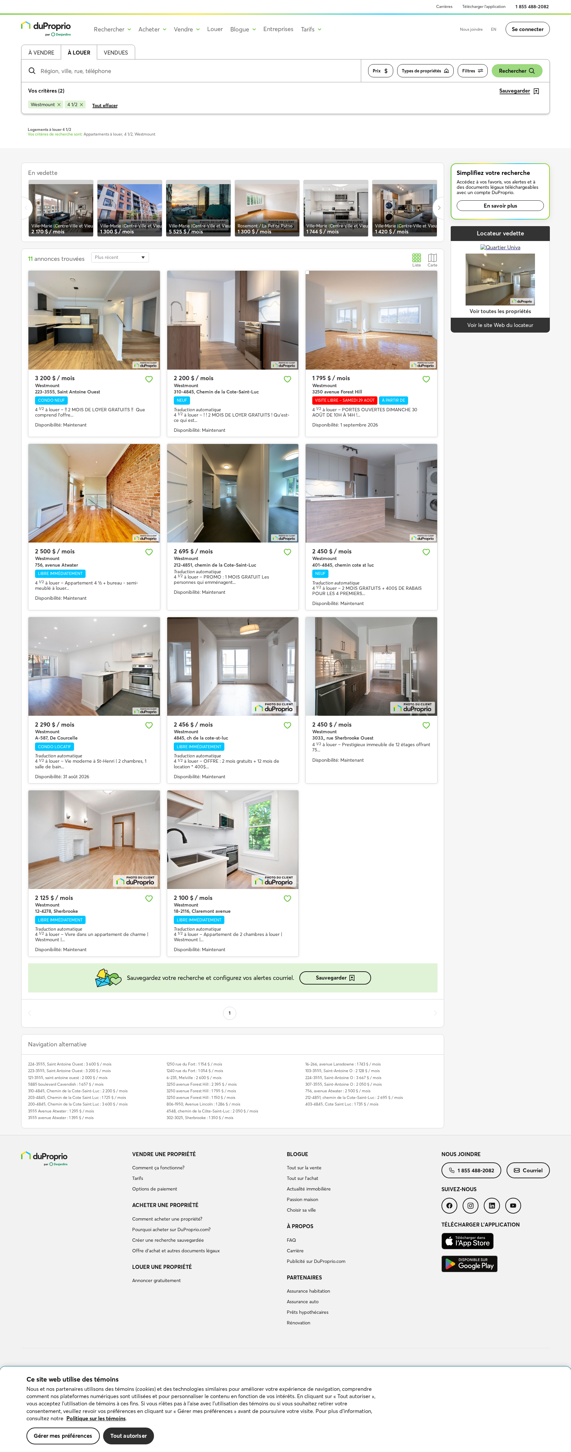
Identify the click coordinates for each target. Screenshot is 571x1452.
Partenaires (304, 1277)
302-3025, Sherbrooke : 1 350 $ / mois (200, 1117)
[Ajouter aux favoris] (149, 379)
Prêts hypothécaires (307, 1312)
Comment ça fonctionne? (158, 1168)
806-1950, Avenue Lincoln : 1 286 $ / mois (203, 1104)
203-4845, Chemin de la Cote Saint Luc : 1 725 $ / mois (77, 1097)
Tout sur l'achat (302, 1178)
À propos (300, 1226)
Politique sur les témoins (96, 1418)
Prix (377, 70)
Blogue (297, 1154)
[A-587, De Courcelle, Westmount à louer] (94, 666)
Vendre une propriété (164, 1154)
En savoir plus (500, 205)
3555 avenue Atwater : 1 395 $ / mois (61, 1117)
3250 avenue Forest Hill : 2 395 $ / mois (202, 1084)
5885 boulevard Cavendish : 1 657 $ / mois (65, 1084)
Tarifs (137, 1178)
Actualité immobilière (309, 1189)
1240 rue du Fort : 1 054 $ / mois (195, 1070)
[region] (285, 1409)
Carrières (444, 6)
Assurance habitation (308, 1291)
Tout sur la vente (304, 1168)
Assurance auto (303, 1302)
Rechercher (512, 70)
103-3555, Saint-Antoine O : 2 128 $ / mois (342, 1070)
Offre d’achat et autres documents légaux (176, 1251)
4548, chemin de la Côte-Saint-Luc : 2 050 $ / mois (212, 1111)
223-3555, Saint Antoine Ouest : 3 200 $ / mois (69, 1070)
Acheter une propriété (165, 1205)
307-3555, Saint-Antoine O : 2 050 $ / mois (343, 1084)
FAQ (291, 1240)
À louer (79, 52)
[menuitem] (207, 1172)
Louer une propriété (162, 1267)
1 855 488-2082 (532, 7)
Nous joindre (471, 29)
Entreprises (278, 29)
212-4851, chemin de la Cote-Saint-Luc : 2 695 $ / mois (354, 1097)
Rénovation (298, 1323)
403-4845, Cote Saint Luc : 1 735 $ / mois (341, 1104)
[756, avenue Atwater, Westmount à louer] (94, 493)
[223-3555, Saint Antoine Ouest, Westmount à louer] (94, 320)
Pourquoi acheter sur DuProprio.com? (171, 1229)
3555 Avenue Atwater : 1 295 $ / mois (61, 1111)
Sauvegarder (331, 977)
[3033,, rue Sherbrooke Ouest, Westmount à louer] (371, 666)
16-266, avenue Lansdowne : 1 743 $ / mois (343, 1064)
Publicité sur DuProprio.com (316, 1261)
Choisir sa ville (301, 1210)
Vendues (116, 52)
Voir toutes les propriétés (500, 311)
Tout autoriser (128, 1435)
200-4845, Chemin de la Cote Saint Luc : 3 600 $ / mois (78, 1104)
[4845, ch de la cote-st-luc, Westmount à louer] (233, 666)
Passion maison (302, 1199)
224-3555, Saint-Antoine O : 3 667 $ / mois (343, 1077)
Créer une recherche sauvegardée (168, 1240)
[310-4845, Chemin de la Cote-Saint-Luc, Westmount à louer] (233, 320)
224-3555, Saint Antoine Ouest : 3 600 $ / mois (69, 1064)
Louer (215, 29)
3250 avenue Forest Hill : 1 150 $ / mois (201, 1097)
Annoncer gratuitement (156, 1280)
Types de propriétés (421, 70)
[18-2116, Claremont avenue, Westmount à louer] (233, 839)
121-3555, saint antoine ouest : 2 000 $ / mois (67, 1077)
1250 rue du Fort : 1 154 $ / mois (194, 1064)
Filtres (468, 70)
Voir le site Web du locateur (500, 325)
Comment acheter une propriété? (167, 1219)
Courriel (533, 1170)
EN (493, 29)
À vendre (41, 52)
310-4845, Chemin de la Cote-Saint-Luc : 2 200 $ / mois (78, 1090)
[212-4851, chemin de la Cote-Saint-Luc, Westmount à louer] (233, 493)
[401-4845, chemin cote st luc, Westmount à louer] (371, 493)
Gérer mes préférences (63, 1435)
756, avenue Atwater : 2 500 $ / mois (337, 1090)
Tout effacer (105, 105)
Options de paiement (154, 1189)
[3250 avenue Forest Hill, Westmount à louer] (371, 320)
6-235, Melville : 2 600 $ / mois (194, 1077)
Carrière (295, 1251)
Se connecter (528, 29)
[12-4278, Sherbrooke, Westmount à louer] (94, 839)
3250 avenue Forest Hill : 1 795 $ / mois (201, 1090)
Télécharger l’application (484, 6)
